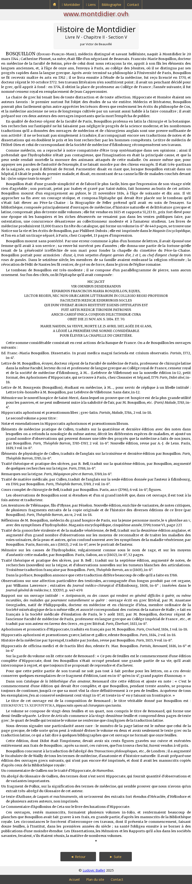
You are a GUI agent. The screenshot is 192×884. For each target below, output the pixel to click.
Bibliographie (111, 4)
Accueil (74, 879)
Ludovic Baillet (94, 870)
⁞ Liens (91, 4)
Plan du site (95, 879)
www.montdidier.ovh (96, 13)
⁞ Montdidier (71, 4)
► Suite (115, 856)
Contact (133, 4)
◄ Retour (78, 856)
